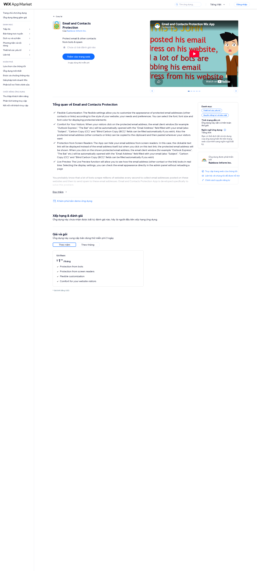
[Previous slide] (152, 91)
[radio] (64, 245)
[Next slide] (236, 91)
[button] (225, 130)
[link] (17, 13)
